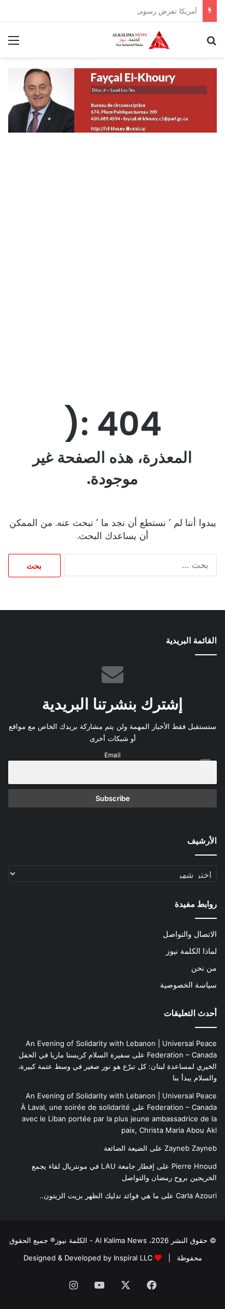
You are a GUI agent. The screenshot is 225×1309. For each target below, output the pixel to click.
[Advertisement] (112, 272)
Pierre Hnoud (194, 1166)
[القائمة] (13, 44)
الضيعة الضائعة (125, 1148)
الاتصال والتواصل (190, 934)
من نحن (204, 968)
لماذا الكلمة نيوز (191, 951)
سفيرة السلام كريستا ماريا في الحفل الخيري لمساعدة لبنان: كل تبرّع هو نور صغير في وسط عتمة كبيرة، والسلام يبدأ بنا (117, 1066)
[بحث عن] (211, 44)
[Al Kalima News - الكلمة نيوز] (154, 40)
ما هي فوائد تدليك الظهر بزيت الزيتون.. (99, 1195)
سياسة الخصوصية (188, 985)
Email (112, 755)
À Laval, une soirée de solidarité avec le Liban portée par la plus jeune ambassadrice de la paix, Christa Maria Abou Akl (119, 1118)
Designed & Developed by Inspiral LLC (87, 1257)
